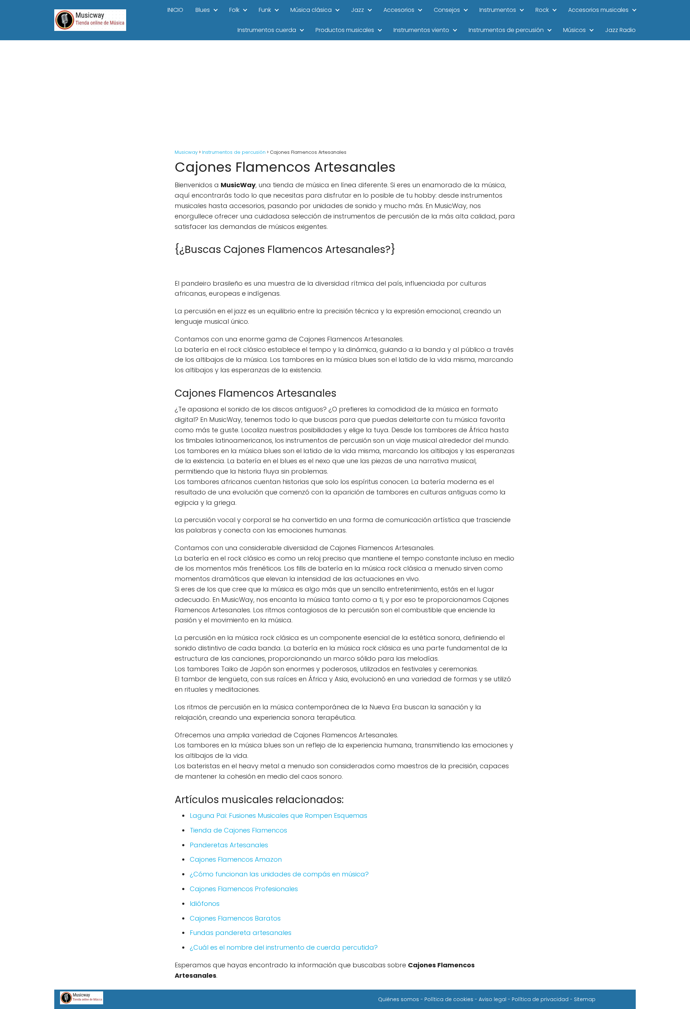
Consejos (447, 10)
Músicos (574, 30)
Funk (265, 10)
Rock (542, 10)
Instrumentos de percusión (506, 30)
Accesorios (398, 10)
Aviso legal (492, 999)
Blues (203, 10)
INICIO (175, 10)
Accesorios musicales (598, 10)
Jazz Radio (620, 30)
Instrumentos (497, 10)
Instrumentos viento (421, 30)
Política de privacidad (540, 999)
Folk (234, 10)
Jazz (357, 10)
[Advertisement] (345, 94)
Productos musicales (345, 30)
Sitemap (584, 999)
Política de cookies (448, 999)
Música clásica (311, 10)
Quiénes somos (398, 999)
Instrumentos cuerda (267, 30)
